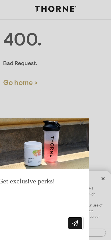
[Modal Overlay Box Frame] (48, 179)
